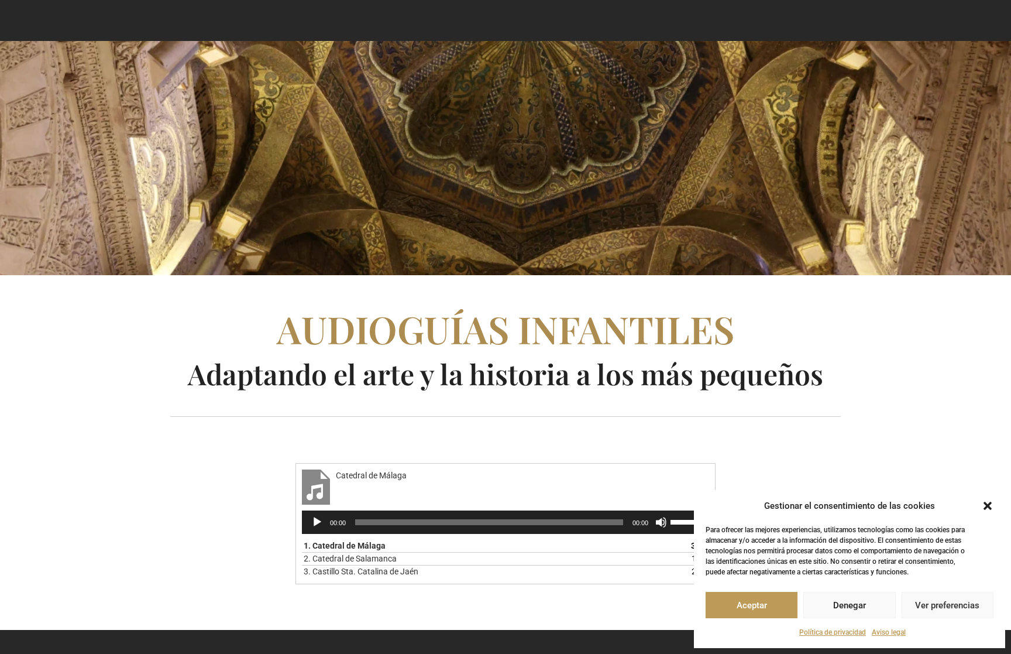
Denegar (849, 605)
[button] (987, 506)
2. (350, 558)
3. (361, 571)
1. (345, 545)
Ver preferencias (947, 605)
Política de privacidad (832, 632)
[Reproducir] (317, 522)
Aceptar (752, 605)
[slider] (686, 521)
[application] (505, 522)
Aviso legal (889, 632)
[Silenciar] (661, 522)
